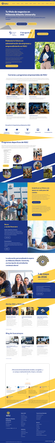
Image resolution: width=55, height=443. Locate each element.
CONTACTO (51, 3)
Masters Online (38, 132)
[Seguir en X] (14, 428)
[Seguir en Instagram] (8, 428)
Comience (6, 248)
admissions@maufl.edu (8, 424)
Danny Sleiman (11, 396)
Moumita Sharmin (44, 386)
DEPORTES (31, 3)
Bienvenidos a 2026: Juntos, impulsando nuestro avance (11, 317)
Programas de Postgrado (27, 133)
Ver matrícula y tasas (36, 202)
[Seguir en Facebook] (6, 428)
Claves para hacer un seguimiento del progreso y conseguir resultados (27, 346)
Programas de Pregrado (17, 133)
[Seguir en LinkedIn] (12, 428)
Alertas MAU (41, 319)
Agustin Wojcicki (22, 386)
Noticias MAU (11, 318)
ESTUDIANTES (34, 3)
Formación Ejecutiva (32, 23)
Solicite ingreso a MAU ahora (42, 33)
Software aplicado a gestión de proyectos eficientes (42, 346)
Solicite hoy (7, 237)
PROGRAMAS (26, 3)
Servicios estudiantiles (37, 214)
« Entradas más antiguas (9, 329)
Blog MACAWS (11, 348)
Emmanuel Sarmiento (34, 386)
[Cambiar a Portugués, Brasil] (53, 0)
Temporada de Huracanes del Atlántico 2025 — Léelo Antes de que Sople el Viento (42, 317)
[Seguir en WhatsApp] (16, 428)
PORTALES (43, 3)
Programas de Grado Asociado (7, 133)
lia (9, 386)
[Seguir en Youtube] (11, 428)
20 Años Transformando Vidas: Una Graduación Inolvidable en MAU (27, 317)
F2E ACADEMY (47, 3)
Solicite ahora (39, 293)
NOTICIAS (39, 3)
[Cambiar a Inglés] (50, 0)
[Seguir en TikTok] (9, 428)
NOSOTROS (13, 3)
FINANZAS (22, 3)
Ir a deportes (6, 165)
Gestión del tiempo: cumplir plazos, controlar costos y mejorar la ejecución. (12, 346)
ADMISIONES (18, 3)
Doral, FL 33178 (7, 423)
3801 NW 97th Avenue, (8, 422)
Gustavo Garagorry (33, 396)
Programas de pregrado (11, 23)
